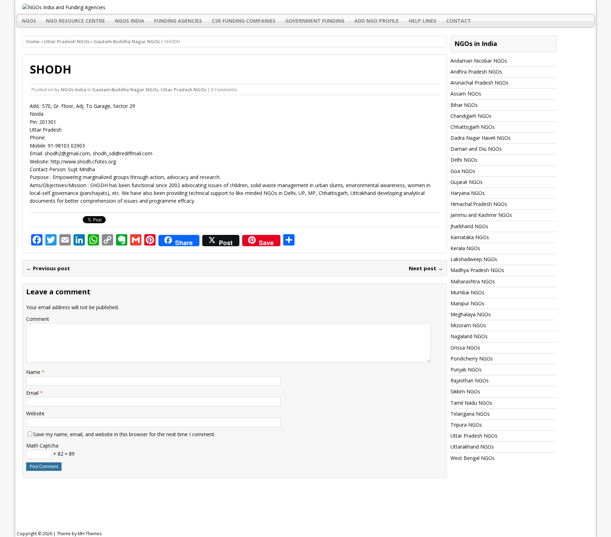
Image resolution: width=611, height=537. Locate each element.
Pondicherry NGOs (471, 358)
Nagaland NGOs (469, 336)
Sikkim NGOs (465, 391)
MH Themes (89, 534)
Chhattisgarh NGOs (472, 126)
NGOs (29, 20)
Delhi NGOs (463, 159)
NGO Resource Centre (75, 20)
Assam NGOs (465, 93)
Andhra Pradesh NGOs (476, 71)
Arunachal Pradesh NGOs (479, 82)
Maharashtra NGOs (472, 281)
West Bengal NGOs (472, 458)
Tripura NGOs (466, 424)
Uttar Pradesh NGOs (66, 41)
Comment (37, 319)
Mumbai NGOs (467, 292)
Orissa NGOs (465, 347)
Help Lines (422, 20)
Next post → (426, 268)
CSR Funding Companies (243, 20)
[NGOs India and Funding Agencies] (305, 7)
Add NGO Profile (376, 20)
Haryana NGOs (467, 193)
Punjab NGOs (466, 369)
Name (34, 372)
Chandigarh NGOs (470, 115)
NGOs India (129, 20)
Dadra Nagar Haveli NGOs (480, 137)
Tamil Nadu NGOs (471, 402)
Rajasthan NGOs (469, 380)
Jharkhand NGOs (469, 226)
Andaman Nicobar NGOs (478, 60)
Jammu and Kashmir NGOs (481, 215)
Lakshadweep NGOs (473, 259)
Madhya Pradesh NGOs (477, 270)
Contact (458, 20)
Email (33, 392)
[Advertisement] (196, 506)
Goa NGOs (462, 171)
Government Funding (314, 20)
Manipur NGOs (467, 303)
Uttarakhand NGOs (472, 446)
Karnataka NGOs (469, 237)
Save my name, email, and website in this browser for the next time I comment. (124, 434)
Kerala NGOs (465, 248)
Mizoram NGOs (468, 325)
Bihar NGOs (464, 105)
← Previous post (48, 268)
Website (35, 413)
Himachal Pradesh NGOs (478, 204)
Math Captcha (42, 445)
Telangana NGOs (470, 413)
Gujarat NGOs (466, 182)
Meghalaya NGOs (470, 314)
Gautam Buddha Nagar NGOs (125, 89)
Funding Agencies (178, 20)
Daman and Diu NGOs (476, 148)
